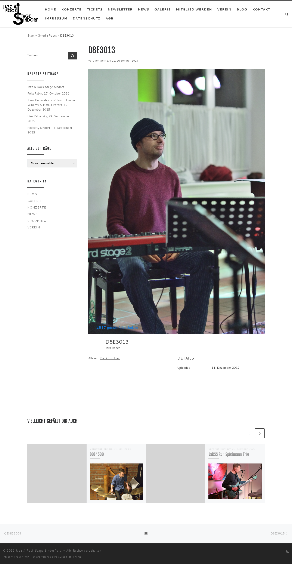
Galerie (34, 200)
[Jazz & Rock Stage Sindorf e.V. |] (20, 13)
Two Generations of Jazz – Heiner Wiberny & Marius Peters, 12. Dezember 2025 (51, 105)
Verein (33, 227)
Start (30, 35)
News (32, 214)
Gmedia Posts (47, 35)
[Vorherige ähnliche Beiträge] (249, 433)
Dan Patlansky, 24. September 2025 (48, 118)
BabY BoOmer (110, 358)
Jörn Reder (112, 348)
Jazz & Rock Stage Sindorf (45, 86)
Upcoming (36, 220)
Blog (32, 194)
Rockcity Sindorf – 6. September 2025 (49, 130)
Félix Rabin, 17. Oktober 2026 (48, 93)
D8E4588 (97, 454)
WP (26, 556)
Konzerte (36, 207)
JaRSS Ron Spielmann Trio (228, 454)
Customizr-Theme (69, 556)
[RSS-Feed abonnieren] (287, 551)
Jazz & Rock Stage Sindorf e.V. (39, 550)
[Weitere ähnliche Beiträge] (260, 433)
